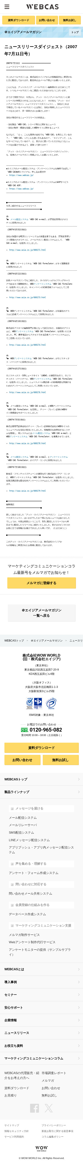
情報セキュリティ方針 (16, 1131)
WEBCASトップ (14, 640)
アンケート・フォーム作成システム (33, 873)
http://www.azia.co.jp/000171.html (27, 250)
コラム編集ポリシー (53, 1136)
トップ (75, 32)
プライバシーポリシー (54, 1125)
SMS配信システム (21, 832)
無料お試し (69, 20)
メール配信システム (19, 219)
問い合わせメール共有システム (30, 893)
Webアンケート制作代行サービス (32, 942)
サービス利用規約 (14, 1136)
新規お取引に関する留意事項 (57, 1131)
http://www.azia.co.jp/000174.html (27, 345)
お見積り (10, 1095)
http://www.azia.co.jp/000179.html (27, 491)
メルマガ (48, 1080)
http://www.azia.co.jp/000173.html (27, 297)
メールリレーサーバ (23, 825)
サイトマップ (11, 1125)
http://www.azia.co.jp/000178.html (27, 443)
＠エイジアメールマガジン (47, 640)
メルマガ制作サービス (24, 935)
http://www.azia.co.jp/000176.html (27, 392)
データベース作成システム (27, 914)
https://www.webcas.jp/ (21, 175)
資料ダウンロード (18, 20)
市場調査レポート (54, 1073)
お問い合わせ (47, 20)
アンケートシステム (42, 284)
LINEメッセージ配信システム (29, 840)
